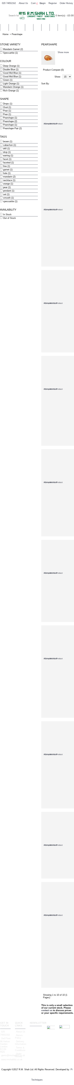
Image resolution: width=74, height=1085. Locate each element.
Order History (18, 1055)
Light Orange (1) (11, 83)
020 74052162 (5, 1033)
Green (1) (7, 80)
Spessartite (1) (10, 53)
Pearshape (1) (10, 117)
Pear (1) (7, 110)
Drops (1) (7, 103)
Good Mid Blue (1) (12, 73)
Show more (63, 52)
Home (5, 34)
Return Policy (19, 1036)
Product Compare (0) (53, 70)
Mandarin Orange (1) (13, 87)
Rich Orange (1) (11, 90)
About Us (20, 1031)
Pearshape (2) (10, 121)
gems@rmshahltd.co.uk (6, 1055)
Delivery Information (20, 1042)
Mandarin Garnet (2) (13, 49)
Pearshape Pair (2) (12, 128)
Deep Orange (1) (11, 66)
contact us (46, 1010)
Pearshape (17, 34)
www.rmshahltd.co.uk (6, 1059)
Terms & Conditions (20, 1049)
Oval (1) (7, 107)
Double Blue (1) (10, 69)
